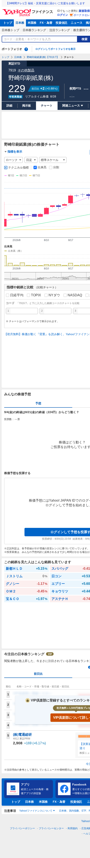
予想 (38, 403)
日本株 (19, 22)
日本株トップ (10, 30)
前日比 (38, 673)
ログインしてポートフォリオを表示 (55, 48)
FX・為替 (46, 22)
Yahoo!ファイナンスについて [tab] (35, 810)
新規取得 (84, 10)
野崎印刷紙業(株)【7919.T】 (43, 57)
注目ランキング (59, 30)
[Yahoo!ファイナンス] (28, 10)
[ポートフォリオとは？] (26, 49)
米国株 (32, 22)
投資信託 (61, 22)
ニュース (76, 22)
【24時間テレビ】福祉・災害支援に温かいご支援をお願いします (45, 3)
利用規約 (73, 828)
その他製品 (26, 70)
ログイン (62, 14)
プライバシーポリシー (22, 828)
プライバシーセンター (51, 828)
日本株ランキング (34, 30)
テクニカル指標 (18, 167)
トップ (7, 22)
